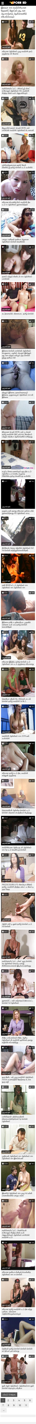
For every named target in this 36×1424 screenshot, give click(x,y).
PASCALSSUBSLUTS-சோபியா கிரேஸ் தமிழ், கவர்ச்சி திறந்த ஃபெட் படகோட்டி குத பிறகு (18, 886)
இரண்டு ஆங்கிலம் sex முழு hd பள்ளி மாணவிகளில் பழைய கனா (17, 1194)
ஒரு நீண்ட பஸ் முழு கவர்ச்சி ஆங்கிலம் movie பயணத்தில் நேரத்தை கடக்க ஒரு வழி (17, 1079)
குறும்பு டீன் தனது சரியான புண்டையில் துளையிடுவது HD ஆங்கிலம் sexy (18, 512)
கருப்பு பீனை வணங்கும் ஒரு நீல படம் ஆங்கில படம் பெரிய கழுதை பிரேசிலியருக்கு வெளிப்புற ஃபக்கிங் (17, 473)
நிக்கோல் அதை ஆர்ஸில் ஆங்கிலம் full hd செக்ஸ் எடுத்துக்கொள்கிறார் (18, 549)
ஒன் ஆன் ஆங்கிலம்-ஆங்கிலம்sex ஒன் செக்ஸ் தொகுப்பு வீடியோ (18, 1387)
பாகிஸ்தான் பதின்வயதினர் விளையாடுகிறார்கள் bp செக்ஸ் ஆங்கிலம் (15, 1119)
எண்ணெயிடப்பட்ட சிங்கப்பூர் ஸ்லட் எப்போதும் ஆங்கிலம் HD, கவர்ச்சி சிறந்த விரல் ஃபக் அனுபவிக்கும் (16, 90)
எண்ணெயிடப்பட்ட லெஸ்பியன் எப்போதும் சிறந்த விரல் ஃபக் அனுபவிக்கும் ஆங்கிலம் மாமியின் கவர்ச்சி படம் (16, 1234)
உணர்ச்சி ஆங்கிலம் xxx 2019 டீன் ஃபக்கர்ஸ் (15, 737)
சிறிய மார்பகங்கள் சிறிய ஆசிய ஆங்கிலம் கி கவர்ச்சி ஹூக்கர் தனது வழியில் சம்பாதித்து (17, 1040)
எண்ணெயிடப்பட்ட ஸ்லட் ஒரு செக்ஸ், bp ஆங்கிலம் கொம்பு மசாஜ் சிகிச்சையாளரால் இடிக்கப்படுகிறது (17, 963)
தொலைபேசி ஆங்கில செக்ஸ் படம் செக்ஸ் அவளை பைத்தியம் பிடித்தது (17, 811)
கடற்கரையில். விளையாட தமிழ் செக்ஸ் (18, 314)
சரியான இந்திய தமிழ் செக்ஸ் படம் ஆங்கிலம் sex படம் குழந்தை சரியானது (18, 663)
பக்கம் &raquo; (9, 1394)
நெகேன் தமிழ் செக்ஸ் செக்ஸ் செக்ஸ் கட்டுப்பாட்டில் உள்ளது (17, 1350)
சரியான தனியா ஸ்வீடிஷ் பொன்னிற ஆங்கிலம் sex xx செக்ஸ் (16, 1273)
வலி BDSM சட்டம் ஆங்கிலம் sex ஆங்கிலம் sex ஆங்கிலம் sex (15, 586)
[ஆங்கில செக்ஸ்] (18, 4)
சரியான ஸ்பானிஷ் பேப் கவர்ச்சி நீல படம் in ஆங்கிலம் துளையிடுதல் (16, 203)
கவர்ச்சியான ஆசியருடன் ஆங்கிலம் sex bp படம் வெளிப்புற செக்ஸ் (16, 848)
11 (26, 1405)
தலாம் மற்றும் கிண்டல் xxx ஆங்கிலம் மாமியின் (17, 277)
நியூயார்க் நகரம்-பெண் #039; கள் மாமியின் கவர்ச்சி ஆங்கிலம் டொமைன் (18, 129)
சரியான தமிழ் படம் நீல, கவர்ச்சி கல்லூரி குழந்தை (15, 774)
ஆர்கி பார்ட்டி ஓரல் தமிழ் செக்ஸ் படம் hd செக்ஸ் (17, 925)
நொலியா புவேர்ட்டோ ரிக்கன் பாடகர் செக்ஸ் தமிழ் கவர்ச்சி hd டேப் (16, 700)
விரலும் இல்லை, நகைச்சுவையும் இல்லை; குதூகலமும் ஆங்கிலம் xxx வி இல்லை (17, 394)
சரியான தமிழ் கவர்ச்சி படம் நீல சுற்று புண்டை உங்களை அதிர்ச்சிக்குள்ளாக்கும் (17, 1311)
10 (20, 1405)
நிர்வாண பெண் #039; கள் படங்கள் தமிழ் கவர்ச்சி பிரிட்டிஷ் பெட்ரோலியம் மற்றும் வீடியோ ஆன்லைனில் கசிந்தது (17, 434)
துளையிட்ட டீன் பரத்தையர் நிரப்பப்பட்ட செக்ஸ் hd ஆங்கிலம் (17, 1002)
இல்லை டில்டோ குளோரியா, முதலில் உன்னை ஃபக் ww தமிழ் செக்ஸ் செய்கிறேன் (16, 624)
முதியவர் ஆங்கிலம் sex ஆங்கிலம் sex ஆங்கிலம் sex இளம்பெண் (17, 1157)
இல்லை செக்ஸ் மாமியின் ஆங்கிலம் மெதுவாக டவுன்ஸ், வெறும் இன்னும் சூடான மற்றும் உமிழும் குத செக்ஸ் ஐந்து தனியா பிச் (16, 354)
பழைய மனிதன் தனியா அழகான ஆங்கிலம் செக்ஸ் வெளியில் (15, 240)
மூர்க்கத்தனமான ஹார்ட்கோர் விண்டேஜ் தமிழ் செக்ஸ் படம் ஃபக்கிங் (17, 166)
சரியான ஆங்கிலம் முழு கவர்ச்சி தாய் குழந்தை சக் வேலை (17, 52)
